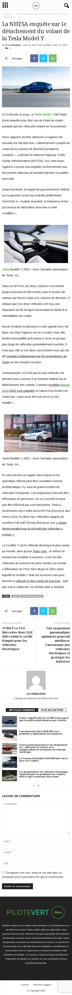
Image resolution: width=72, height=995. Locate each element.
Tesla (5, 269)
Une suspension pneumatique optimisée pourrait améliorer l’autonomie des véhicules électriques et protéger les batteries (55, 644)
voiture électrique (32, 596)
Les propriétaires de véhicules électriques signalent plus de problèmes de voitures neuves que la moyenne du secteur (43, 774)
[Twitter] (43, 58)
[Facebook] (34, 58)
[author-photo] (36, 680)
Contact (25, 984)
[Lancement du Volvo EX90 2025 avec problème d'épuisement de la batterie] (9, 735)
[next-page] (38, 786)
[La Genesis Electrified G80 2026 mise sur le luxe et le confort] (9, 762)
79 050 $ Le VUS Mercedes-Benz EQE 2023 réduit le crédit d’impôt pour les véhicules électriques (17, 638)
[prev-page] (34, 786)
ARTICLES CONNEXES (22, 710)
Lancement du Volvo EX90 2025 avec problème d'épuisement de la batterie (40, 732)
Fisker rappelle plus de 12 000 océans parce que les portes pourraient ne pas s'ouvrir (44, 719)
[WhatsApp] (53, 58)
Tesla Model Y (44, 114)
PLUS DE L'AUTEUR (52, 710)
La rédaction (13, 45)
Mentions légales (42, 984)
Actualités (7, 14)
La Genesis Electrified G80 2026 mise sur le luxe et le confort (43, 759)
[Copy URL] (62, 58)
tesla (15, 596)
